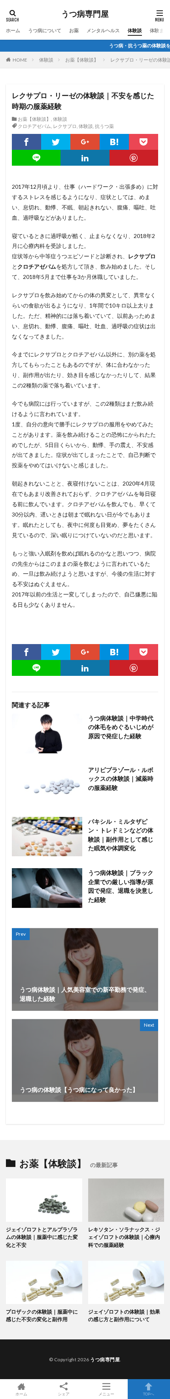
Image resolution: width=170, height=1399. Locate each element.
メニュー (106, 1393)
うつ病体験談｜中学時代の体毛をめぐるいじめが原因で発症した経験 (120, 726)
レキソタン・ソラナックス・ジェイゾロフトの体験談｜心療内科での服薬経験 (124, 1237)
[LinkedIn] (84, 158)
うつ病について (44, 30)
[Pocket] (143, 142)
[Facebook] (26, 142)
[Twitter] (55, 142)
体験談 (135, 30)
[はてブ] (114, 142)
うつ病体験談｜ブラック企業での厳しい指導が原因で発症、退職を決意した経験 (120, 886)
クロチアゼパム (34, 126)
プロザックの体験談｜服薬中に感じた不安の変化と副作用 (42, 1315)
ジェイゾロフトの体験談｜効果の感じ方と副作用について (124, 1315)
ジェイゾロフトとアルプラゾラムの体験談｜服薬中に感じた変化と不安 (42, 1237)
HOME (20, 60)
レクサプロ (65, 126)
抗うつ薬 (104, 126)
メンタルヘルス (103, 30)
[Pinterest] (134, 158)
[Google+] (85, 142)
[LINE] (36, 158)
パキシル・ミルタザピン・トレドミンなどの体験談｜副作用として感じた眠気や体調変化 (120, 835)
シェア (64, 1393)
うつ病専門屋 (85, 14)
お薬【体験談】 (81, 60)
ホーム (13, 30)
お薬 (74, 30)
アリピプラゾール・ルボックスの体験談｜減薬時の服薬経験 (120, 778)
